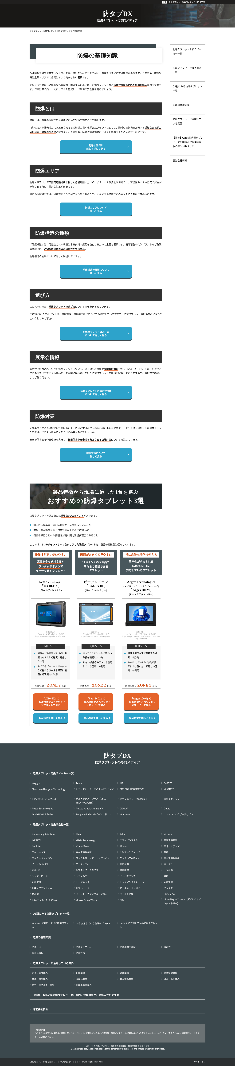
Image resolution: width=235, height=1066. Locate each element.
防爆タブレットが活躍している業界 (187, 121)
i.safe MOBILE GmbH (42, 814)
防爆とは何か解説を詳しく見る (96, 147)
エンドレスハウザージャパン (178, 814)
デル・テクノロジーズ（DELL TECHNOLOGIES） (91, 800)
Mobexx (168, 834)
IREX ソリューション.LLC (44, 899)
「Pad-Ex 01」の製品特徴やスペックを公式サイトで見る (96, 702)
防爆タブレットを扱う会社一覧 (187, 70)
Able (78, 834)
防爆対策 (80, 953)
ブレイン (168, 887)
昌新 (166, 875)
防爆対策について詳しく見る (96, 454)
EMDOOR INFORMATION (132, 789)
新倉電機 (168, 881)
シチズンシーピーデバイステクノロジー (95, 790)
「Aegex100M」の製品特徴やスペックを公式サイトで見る (141, 702)
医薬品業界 (81, 978)
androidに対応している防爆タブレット (138, 925)
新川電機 (36, 881)
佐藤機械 (124, 869)
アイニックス (38, 852)
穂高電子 (36, 893)
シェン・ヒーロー (41, 875)
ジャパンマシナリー (130, 875)
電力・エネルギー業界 (43, 984)
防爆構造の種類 (128, 947)
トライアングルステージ (132, 881)
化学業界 (80, 973)
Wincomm (125, 814)
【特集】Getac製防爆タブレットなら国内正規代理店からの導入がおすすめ (188, 142)
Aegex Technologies (42, 808)
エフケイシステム (129, 840)
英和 (166, 852)
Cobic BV (36, 846)
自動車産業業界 (84, 984)
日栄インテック (172, 798)
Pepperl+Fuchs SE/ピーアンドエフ (93, 814)
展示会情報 (37, 953)
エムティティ (82, 864)
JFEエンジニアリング (87, 899)
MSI (122, 783)
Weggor (36, 783)
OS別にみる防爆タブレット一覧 (187, 88)
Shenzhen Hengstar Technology (48, 789)
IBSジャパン (170, 893)
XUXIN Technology (85, 840)
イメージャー (82, 846)
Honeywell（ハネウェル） (45, 798)
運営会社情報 (180, 160)
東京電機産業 (170, 840)
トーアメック (82, 881)
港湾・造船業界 (172, 978)
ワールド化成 (126, 893)
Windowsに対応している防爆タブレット (50, 925)
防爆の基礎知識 (181, 104)
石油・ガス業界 (40, 973)
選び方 (167, 947)
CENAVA (124, 808)
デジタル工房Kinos (129, 858)
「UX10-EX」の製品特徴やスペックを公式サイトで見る (51, 702)
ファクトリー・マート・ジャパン (93, 858)
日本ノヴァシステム (42, 887)
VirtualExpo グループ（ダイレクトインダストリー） (182, 901)
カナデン (168, 864)
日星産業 (124, 864)
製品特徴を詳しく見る (51, 718)
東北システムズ (172, 846)
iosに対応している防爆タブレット (93, 923)
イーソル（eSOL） (41, 864)
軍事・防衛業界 (40, 978)
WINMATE (169, 789)
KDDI (122, 899)
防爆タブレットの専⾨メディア (117, 758)
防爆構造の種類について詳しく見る (96, 271)
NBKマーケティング (130, 852)
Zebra (79, 783)
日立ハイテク (82, 887)
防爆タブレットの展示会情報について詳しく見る (96, 392)
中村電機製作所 (84, 852)
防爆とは (36, 947)
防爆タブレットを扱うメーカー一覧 (187, 51)
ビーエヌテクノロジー (131, 887)
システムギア (82, 875)
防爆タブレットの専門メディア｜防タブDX (186, 2)
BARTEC (168, 783)
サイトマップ (199, 1061)
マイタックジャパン (42, 858)
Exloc (122, 834)
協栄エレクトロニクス (87, 869)
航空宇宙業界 (170, 973)
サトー (123, 846)
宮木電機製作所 (172, 858)
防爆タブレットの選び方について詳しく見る (96, 333)
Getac (167, 808)
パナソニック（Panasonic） (134, 798)
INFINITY (36, 840)
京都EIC (36, 869)
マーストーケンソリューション (91, 893)
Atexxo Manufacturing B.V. (89, 808)
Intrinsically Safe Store (43, 834)
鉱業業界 (124, 973)
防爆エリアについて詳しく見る (96, 209)
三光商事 (168, 869)
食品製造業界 (126, 978)
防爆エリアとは (84, 947)
